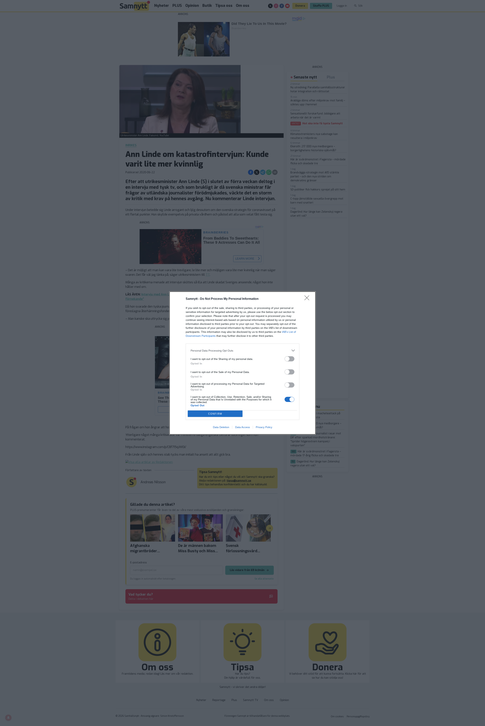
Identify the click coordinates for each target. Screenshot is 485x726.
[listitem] (242, 350)
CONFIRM (215, 413)
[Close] (308, 299)
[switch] (289, 358)
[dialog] (242, 363)
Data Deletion (221, 427)
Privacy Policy (264, 427)
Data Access (242, 427)
